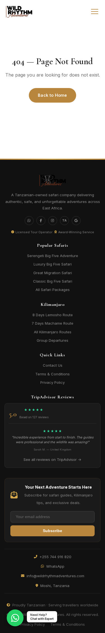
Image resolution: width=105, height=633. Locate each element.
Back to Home (52, 95)
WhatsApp (55, 566)
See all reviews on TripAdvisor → (52, 459)
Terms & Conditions (52, 374)
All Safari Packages (53, 289)
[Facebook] (40, 220)
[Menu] (95, 11)
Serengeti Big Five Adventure (52, 255)
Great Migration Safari (52, 273)
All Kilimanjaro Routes (52, 332)
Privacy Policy (52, 382)
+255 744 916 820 (55, 557)
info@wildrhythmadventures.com (55, 576)
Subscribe (52, 531)
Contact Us (52, 365)
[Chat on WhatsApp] (15, 617)
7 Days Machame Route (52, 323)
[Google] (76, 220)
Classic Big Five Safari (52, 281)
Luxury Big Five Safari (53, 264)
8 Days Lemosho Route (52, 315)
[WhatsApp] (29, 220)
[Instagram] (52, 220)
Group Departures (52, 340)
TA (64, 220)
